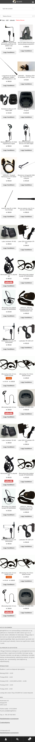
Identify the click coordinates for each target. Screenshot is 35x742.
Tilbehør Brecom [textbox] (17, 16)
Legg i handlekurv (8, 52)
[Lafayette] (8, 282)
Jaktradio (12, 20)
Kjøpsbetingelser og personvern (9, 718)
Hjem (3, 20)
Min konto (6, 739)
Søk (17, 739)
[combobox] (17, 16)
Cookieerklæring (5, 722)
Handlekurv (27, 738)
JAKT (7, 20)
